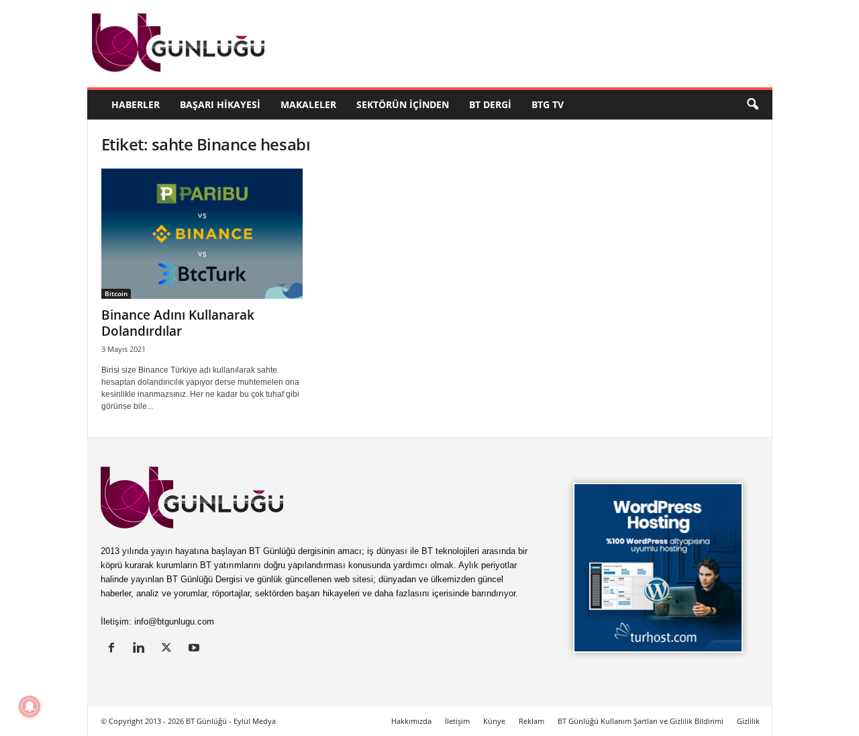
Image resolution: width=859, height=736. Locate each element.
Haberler (135, 104)
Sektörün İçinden (402, 104)
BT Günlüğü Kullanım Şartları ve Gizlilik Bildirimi (640, 721)
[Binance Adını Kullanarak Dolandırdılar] (202, 234)
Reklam (531, 721)
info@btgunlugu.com (174, 621)
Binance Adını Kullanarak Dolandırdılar (177, 323)
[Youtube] (195, 649)
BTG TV (548, 104)
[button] (752, 105)
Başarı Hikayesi (220, 104)
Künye (494, 721)
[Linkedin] (142, 649)
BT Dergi (490, 104)
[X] (169, 649)
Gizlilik (748, 721)
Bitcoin (116, 293)
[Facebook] (114, 649)
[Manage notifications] (29, 706)
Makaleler (308, 104)
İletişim (457, 721)
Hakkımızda (411, 721)
